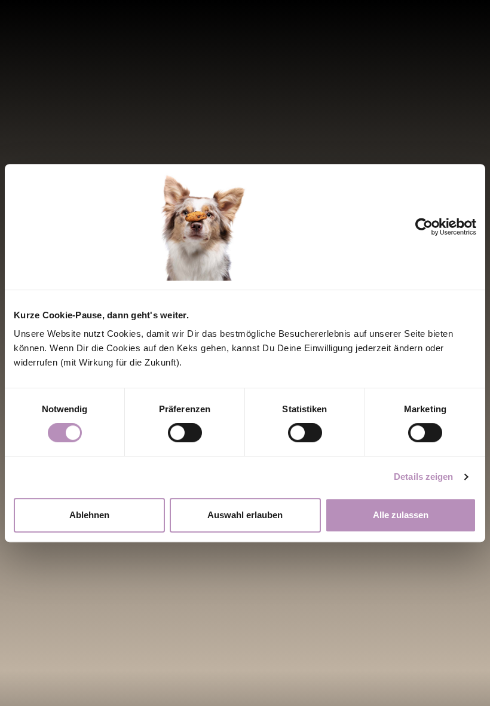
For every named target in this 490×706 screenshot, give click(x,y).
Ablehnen (89, 515)
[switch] (185, 432)
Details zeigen (423, 476)
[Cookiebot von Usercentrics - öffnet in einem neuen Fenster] (433, 227)
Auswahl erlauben (245, 515)
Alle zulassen (400, 515)
